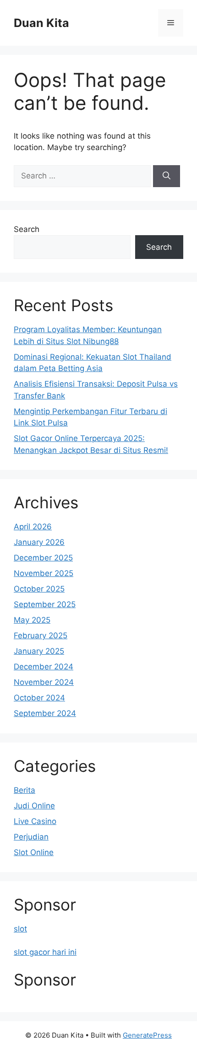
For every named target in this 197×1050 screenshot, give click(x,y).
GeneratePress (147, 1035)
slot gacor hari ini (45, 952)
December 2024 (43, 666)
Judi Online (34, 805)
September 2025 (45, 604)
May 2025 (32, 620)
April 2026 (33, 526)
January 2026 (39, 542)
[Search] (166, 176)
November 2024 (44, 682)
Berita (24, 790)
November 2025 (43, 573)
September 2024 (45, 713)
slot (20, 928)
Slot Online (34, 852)
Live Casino (35, 821)
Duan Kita (41, 23)
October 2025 (39, 588)
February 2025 (40, 635)
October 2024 (39, 697)
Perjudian (31, 836)
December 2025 (43, 557)
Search (26, 229)
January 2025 (39, 651)
